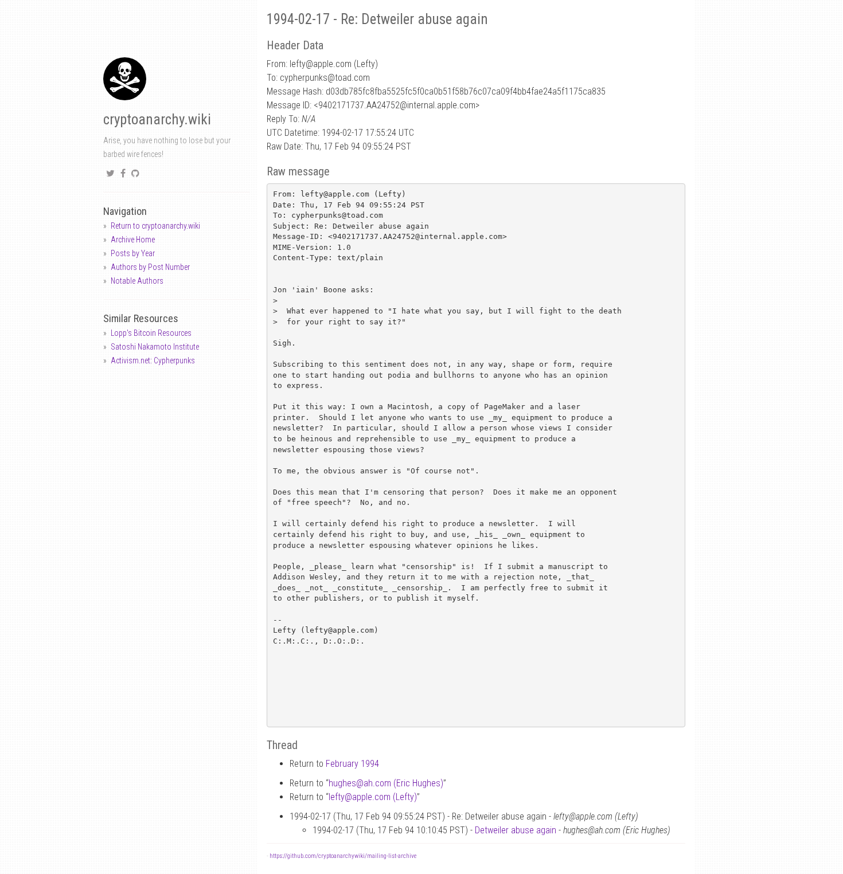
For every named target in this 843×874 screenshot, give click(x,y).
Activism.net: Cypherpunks (153, 360)
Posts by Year (133, 253)
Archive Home (133, 239)
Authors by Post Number (150, 267)
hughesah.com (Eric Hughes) (386, 783)
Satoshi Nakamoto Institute (155, 346)
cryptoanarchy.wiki (157, 119)
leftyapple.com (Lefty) (373, 796)
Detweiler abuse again (515, 830)
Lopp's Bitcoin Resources (151, 333)
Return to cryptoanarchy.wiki (155, 225)
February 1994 (352, 763)
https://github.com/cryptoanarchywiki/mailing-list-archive (343, 856)
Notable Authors (137, 280)
